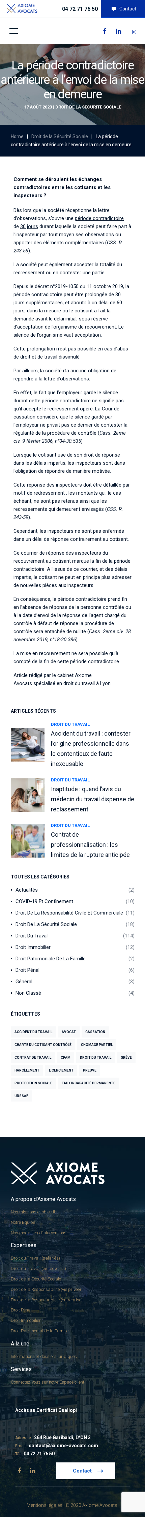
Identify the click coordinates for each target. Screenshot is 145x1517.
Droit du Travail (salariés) (35, 1258)
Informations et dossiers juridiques (44, 1356)
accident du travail (33, 1032)
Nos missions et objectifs (34, 1211)
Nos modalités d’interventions (38, 1232)
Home (17, 136)
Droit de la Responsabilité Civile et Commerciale (69, 913)
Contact (127, 8)
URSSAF (21, 1096)
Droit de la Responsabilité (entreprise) (47, 1299)
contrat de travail (32, 1057)
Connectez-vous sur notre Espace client (47, 1382)
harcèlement (26, 1070)
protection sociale (33, 1083)
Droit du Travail (70, 724)
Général (24, 982)
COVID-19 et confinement (44, 901)
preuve (89, 1070)
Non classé (28, 993)
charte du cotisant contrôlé (42, 1045)
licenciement (61, 1070)
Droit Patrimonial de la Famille (39, 1330)
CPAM (65, 1057)
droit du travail (95, 1057)
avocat (69, 1032)
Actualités (27, 890)
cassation (95, 1032)
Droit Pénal (27, 970)
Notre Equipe (23, 1222)
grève (126, 1057)
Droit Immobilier (33, 947)
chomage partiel (97, 1045)
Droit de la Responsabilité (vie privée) (46, 1289)
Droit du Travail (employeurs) (38, 1268)
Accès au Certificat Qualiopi (46, 1410)
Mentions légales (44, 1505)
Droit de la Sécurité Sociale (88, 107)
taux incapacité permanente (88, 1083)
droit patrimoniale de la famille (51, 959)
